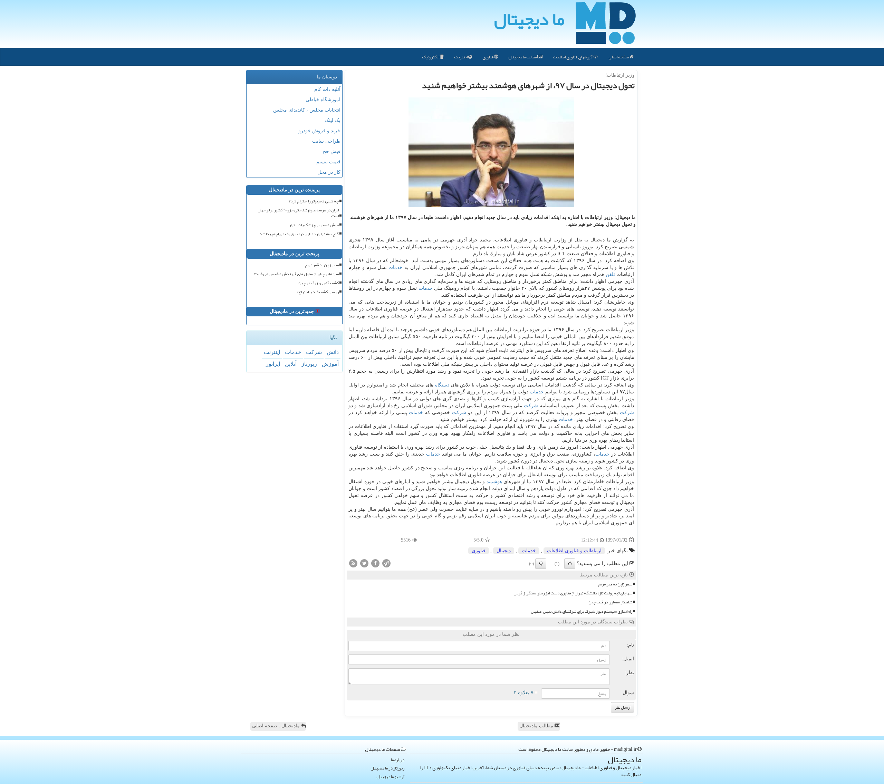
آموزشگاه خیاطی (323, 99)
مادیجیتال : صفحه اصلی (276, 725)
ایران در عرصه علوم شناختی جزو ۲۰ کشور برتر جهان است (298, 213)
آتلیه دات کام (327, 89)
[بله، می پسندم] (569, 563)
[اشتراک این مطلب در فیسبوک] (375, 562)
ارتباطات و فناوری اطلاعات (574, 550)
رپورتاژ (309, 364)
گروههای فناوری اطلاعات (573, 56)
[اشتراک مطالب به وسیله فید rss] (353, 562)
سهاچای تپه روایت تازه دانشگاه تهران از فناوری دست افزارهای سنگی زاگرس (572, 593)
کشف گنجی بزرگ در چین (318, 283)
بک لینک (332, 120)
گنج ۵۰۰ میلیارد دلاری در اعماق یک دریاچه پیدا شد (299, 234)
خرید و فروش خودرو (319, 130)
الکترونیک (431, 56)
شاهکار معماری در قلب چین (610, 602)
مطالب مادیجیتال (537, 725)
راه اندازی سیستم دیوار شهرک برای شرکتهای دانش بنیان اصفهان (581, 611)
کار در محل (328, 172)
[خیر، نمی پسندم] (540, 563)
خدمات (395, 267)
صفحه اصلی (619, 56)
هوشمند (494, 481)
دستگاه (442, 385)
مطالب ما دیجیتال (522, 56)
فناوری (488, 56)
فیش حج (331, 151)
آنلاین (291, 364)
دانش (333, 352)
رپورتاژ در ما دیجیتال (387, 768)
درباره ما (397, 760)
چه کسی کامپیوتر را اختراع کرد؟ (314, 201)
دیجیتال (504, 550)
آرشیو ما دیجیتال (390, 777)
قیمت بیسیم (328, 161)
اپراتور (273, 364)
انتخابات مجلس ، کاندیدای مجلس (306, 110)
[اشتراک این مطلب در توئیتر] (364, 562)
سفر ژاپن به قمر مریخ (615, 584)
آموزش (330, 364)
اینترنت (461, 56)
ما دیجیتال (529, 19)
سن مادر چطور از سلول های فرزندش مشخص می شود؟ (296, 274)
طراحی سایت (326, 141)
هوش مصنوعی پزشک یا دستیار (314, 225)
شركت (531, 405)
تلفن (610, 274)
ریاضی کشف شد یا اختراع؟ (318, 292)
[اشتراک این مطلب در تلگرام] (386, 562)
